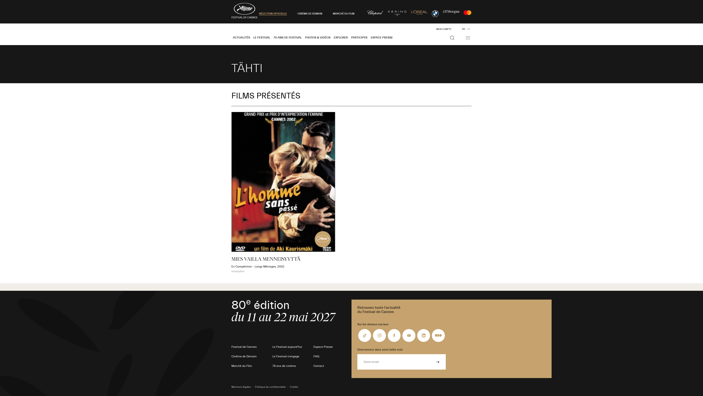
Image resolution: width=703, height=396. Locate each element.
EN (468, 29)
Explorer (341, 37)
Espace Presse (382, 37)
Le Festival (261, 37)
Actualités (241, 37)
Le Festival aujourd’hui (287, 347)
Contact (318, 366)
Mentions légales (241, 387)
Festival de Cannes (244, 347)
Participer (359, 37)
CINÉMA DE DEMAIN (309, 13)
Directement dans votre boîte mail (380, 349)
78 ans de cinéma (284, 366)
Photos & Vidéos (317, 37)
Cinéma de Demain (244, 356)
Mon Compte (443, 29)
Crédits (294, 387)
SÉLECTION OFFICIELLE (273, 13)
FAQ (316, 356)
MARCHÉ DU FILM (343, 13)
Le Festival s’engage (285, 356)
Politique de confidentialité (270, 387)
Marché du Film (241, 366)
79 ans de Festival (288, 37)
